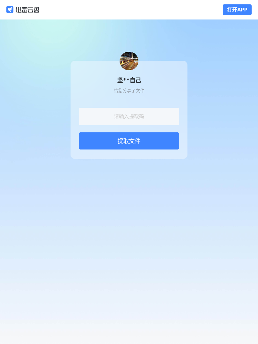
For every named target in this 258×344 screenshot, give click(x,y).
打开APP (237, 10)
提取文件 (129, 140)
